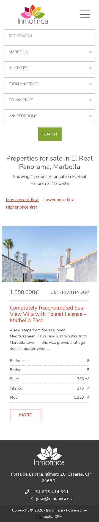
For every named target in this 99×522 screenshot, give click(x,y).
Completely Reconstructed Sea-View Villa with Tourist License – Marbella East (48, 314)
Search (49, 134)
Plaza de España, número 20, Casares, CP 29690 (51, 477)
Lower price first (59, 200)
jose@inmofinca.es (54, 499)
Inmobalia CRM (49, 516)
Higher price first (22, 207)
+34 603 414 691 (50, 492)
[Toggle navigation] (84, 14)
